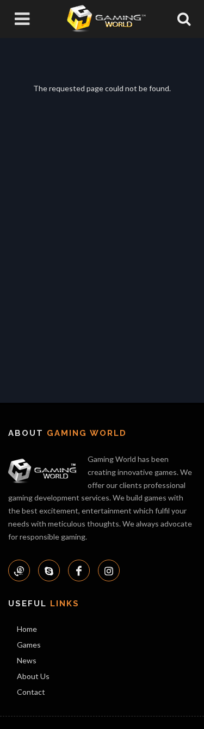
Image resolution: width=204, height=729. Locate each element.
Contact (31, 691)
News (26, 660)
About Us (33, 676)
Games (29, 644)
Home (27, 628)
